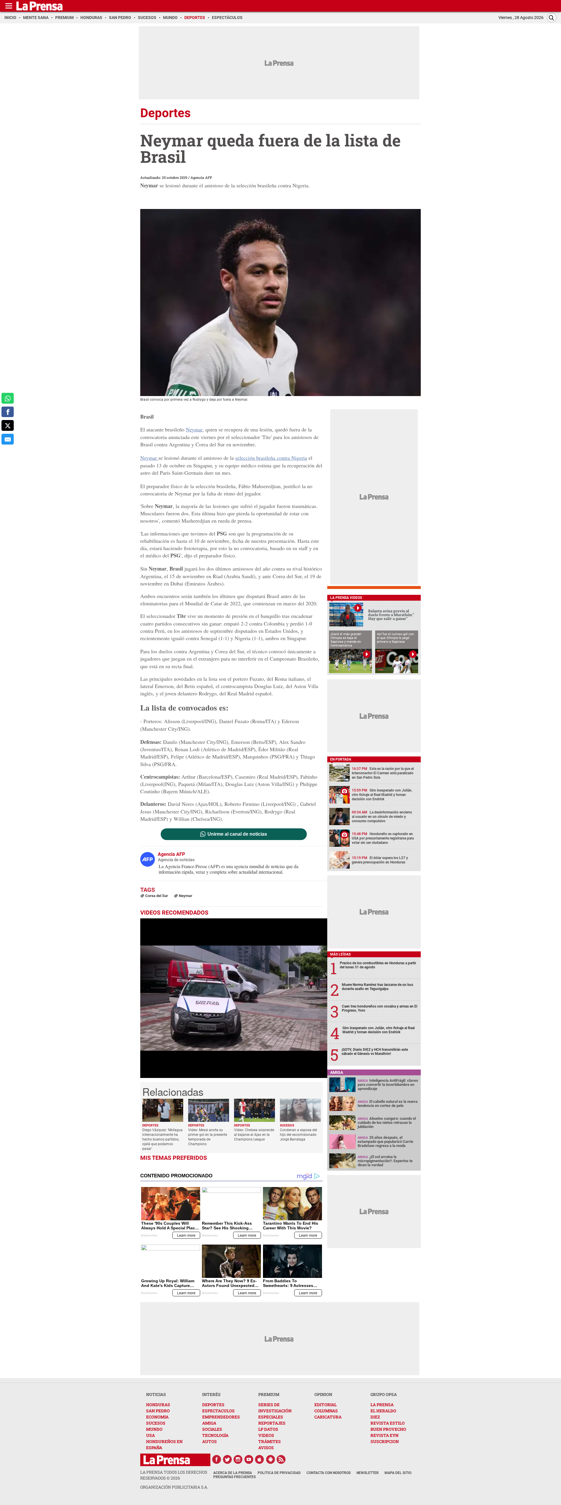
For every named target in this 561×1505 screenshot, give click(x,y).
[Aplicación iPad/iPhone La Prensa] (259, 1459)
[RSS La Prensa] (281, 1459)
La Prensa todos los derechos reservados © (173, 1475)
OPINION (323, 1394)
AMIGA (209, 1423)
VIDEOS (266, 1435)
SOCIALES (212, 1429)
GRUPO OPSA (383, 1394)
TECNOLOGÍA (215, 1435)
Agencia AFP (201, 177)
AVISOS (266, 1447)
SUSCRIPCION (384, 1441)
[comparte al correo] (7, 439)
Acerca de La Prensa (232, 1473)
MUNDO (154, 1429)
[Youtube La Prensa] (249, 1459)
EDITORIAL (325, 1404)
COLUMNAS (326, 1411)
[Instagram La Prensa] (238, 1459)
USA (150, 1435)
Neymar (194, 429)
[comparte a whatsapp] (7, 398)
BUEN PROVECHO (388, 1429)
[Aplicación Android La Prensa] (270, 1459)
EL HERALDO (383, 1411)
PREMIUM (268, 1394)
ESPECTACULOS (218, 1411)
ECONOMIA (157, 1417)
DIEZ (375, 1417)
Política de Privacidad (279, 1473)
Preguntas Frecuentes (234, 1477)
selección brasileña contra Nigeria (271, 457)
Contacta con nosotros (329, 1473)
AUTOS (209, 1441)
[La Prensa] (166, 1460)
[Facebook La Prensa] (216, 1459)
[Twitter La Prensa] (227, 1459)
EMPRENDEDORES (221, 1417)
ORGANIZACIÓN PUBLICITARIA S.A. (174, 1487)
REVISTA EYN (384, 1435)
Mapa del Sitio (398, 1473)
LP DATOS (268, 1429)
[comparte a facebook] (7, 412)
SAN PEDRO (158, 1411)
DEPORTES (213, 1404)
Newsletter (367, 1473)
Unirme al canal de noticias (237, 834)
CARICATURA (328, 1417)
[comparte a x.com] (7, 425)
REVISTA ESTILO (387, 1423)
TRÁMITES (269, 1441)
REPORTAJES (271, 1423)
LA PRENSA (382, 1404)
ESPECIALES (270, 1417)
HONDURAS (158, 1404)
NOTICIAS (156, 1394)
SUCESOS (155, 1423)
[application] (233, 998)
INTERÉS (211, 1394)
